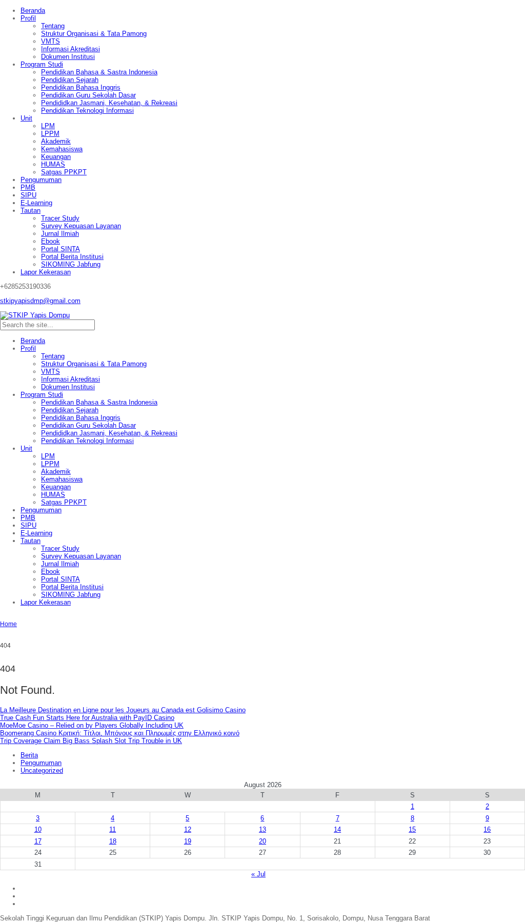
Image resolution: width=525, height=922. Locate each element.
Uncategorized (42, 770)
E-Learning (36, 203)
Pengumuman (41, 180)
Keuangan (56, 157)
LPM (48, 126)
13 (262, 829)
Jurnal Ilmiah (60, 233)
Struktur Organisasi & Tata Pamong (94, 33)
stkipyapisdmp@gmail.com (40, 301)
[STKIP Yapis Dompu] (35, 315)
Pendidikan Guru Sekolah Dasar (88, 95)
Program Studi (42, 64)
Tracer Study (60, 218)
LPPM (50, 133)
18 (112, 841)
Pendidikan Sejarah (69, 80)
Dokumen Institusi (68, 57)
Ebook (50, 241)
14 (337, 829)
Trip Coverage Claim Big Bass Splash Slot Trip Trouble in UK (91, 741)
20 (262, 841)
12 (187, 829)
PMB (28, 187)
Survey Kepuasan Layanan (81, 226)
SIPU (28, 195)
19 (187, 841)
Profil (28, 18)
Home (8, 624)
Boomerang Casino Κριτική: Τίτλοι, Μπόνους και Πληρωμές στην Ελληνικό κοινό (119, 733)
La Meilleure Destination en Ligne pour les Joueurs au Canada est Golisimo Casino (123, 710)
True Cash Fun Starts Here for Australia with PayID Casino (87, 717)
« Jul (258, 874)
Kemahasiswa (62, 149)
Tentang (53, 26)
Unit (26, 118)
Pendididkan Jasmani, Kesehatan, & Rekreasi (109, 103)
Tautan (31, 210)
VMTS (50, 41)
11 (112, 829)
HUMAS (53, 164)
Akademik (56, 141)
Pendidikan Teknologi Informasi (87, 110)
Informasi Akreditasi (70, 49)
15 (412, 829)
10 (38, 829)
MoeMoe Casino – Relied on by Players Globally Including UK (92, 725)
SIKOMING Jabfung (70, 264)
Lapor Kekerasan (46, 272)
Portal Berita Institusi (72, 256)
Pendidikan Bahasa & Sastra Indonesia (99, 72)
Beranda (33, 10)
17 (38, 841)
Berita (29, 755)
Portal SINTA (60, 249)
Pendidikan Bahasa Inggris (80, 87)
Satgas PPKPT (64, 172)
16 (487, 829)
